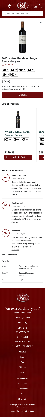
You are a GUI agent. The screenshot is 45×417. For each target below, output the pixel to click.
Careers (23, 357)
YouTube (24, 384)
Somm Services (22, 346)
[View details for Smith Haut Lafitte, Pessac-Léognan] (18, 120)
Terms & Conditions (28, 411)
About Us (22, 352)
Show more (15, 194)
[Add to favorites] (41, 22)
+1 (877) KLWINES (23, 317)
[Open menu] (4, 6)
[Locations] (9, 6)
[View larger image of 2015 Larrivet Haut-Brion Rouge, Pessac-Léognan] (22, 37)
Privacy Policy (15, 411)
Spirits (22, 328)
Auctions (22, 332)
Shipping (22, 367)
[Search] (4, 13)
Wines (22, 323)
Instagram (24, 378)
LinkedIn (24, 399)
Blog (22, 362)
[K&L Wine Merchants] (22, 298)
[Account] (35, 6)
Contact (23, 372)
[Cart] (41, 6)
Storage (22, 337)
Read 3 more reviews (10, 254)
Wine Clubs (23, 341)
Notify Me (22, 95)
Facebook (24, 389)
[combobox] (23, 13)
